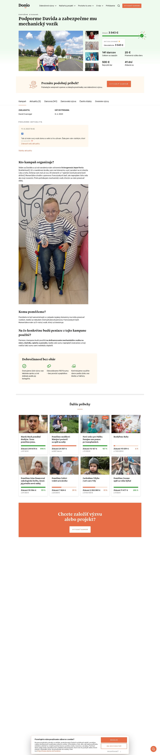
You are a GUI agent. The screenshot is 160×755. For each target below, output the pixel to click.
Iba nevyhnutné (114, 746)
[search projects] (119, 6)
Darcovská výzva (68, 101)
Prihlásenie (110, 6)
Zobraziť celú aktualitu (30, 144)
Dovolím (114, 740)
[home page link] (24, 6)
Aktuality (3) (35, 101)
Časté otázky (86, 101)
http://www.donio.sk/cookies (49, 751)
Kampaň (22, 101)
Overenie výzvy (102, 101)
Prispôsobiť (113, 751)
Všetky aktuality (25, 151)
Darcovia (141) (50, 101)
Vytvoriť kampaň (132, 6)
